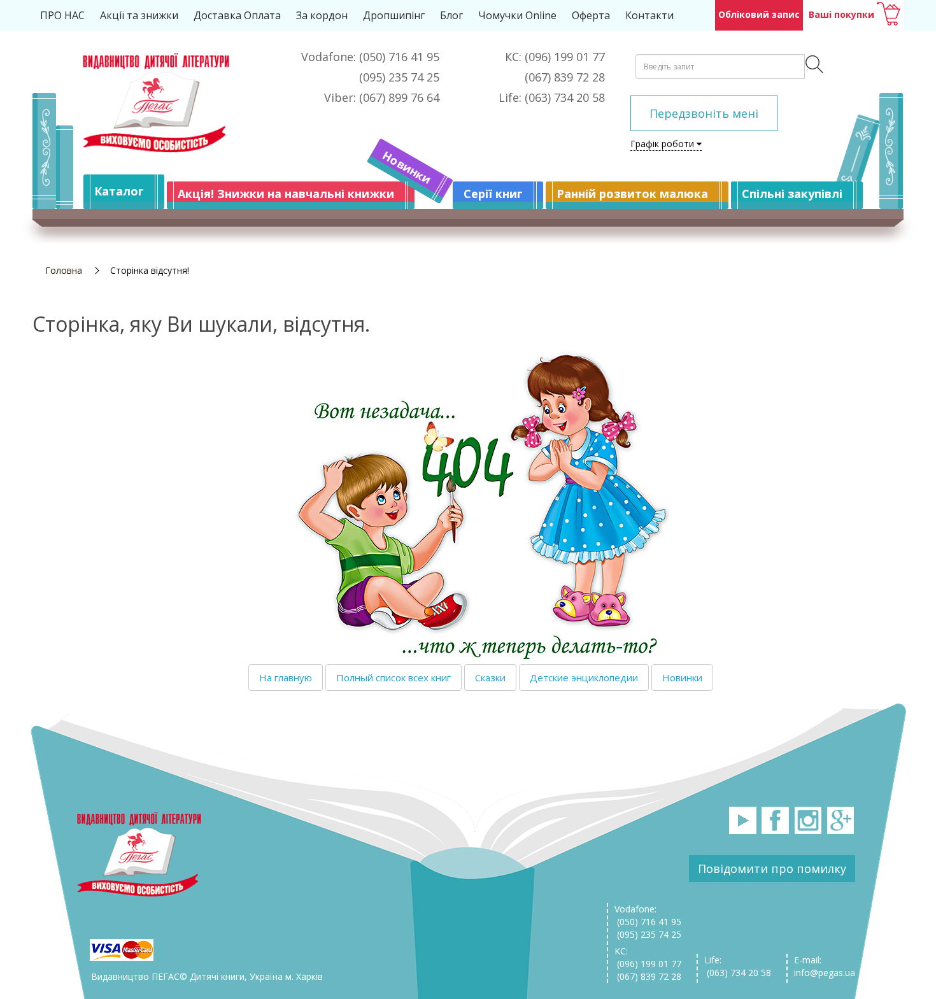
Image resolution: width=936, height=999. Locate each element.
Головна (63, 270)
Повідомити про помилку (772, 868)
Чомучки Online (517, 15)
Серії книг (493, 193)
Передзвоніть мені (703, 113)
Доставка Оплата (237, 15)
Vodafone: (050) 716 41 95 (647, 915)
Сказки (490, 677)
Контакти (649, 15)
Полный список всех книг (393, 677)
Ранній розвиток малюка (632, 193)
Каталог (119, 191)
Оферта (591, 15)
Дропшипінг (394, 15)
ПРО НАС (62, 15)
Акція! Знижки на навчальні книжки (286, 193)
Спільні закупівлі (792, 193)
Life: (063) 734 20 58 (737, 966)
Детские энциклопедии (584, 677)
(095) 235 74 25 (647, 934)
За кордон (322, 15)
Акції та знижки (139, 15)
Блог (451, 15)
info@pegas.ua (824, 973)
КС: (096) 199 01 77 (647, 957)
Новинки (407, 167)
